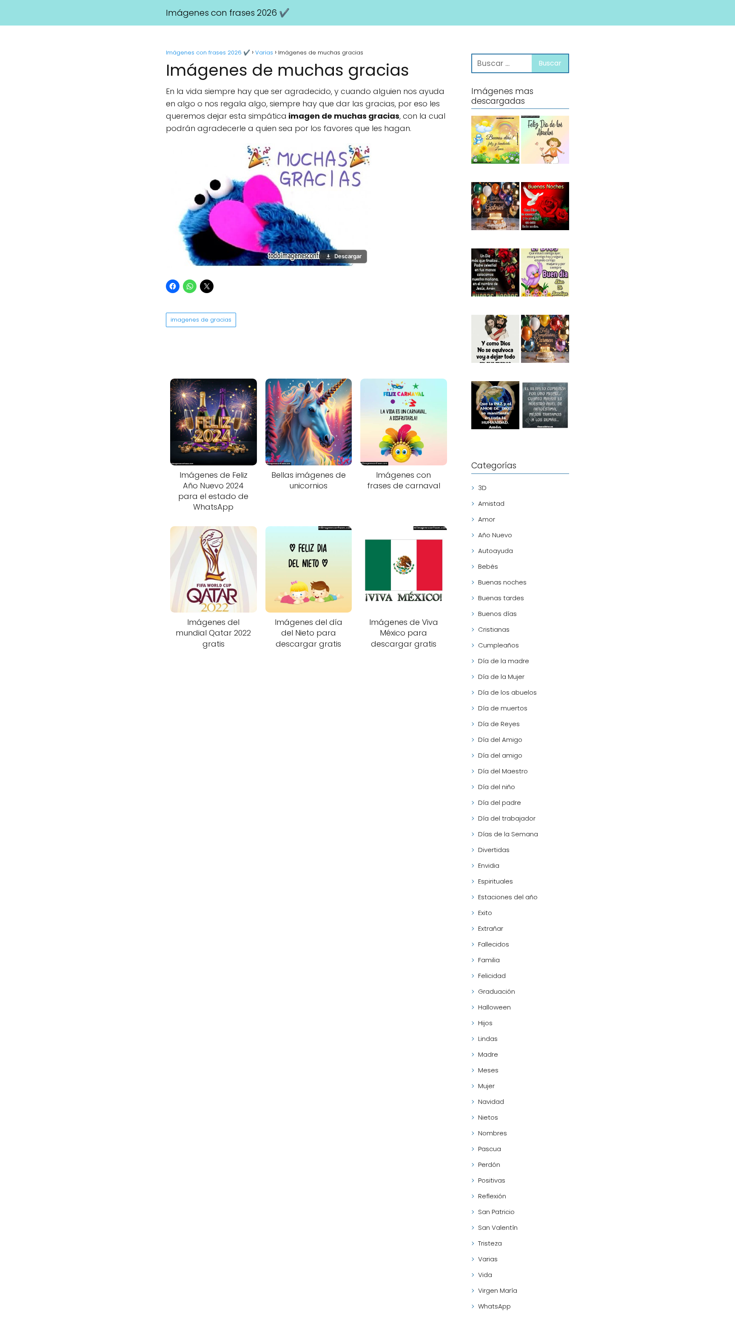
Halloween (494, 1007)
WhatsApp (494, 1306)
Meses (488, 1070)
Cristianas (494, 629)
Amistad (491, 503)
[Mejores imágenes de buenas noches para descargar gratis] (545, 207)
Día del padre (499, 802)
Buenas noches (502, 582)
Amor (486, 519)
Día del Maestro (503, 771)
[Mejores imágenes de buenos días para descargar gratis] (545, 273)
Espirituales (495, 881)
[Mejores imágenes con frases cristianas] (495, 340)
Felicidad (492, 975)
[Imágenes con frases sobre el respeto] (545, 406)
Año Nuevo (495, 534)
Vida (485, 1274)
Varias (488, 1258)
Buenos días (497, 613)
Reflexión (492, 1196)
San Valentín (498, 1227)
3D (482, 487)
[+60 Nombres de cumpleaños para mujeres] (545, 340)
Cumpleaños (498, 645)
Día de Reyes (499, 723)
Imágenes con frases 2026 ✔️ (228, 13)
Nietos (488, 1117)
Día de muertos (502, 708)
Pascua (489, 1148)
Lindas (488, 1038)
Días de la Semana (508, 834)
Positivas (491, 1180)
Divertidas (494, 849)
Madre (488, 1054)
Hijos (485, 1022)
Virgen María (497, 1290)
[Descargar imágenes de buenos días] (495, 141)
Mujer (486, 1085)
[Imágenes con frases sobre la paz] (495, 406)
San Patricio (496, 1211)
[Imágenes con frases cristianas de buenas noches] (495, 273)
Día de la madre (503, 660)
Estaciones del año (508, 896)
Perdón (489, 1164)
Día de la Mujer (501, 676)
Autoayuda (495, 550)
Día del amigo (500, 755)
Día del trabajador (507, 818)
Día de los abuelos (507, 692)
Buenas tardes (501, 597)
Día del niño (496, 786)
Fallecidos (493, 944)
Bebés (488, 566)
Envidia (488, 865)
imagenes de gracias (201, 320)
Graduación (496, 991)
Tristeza (490, 1243)
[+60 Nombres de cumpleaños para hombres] (495, 207)
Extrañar (490, 928)
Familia (489, 959)
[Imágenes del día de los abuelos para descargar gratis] (545, 141)
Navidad (491, 1101)
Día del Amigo (500, 739)
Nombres (492, 1133)
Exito (485, 912)
